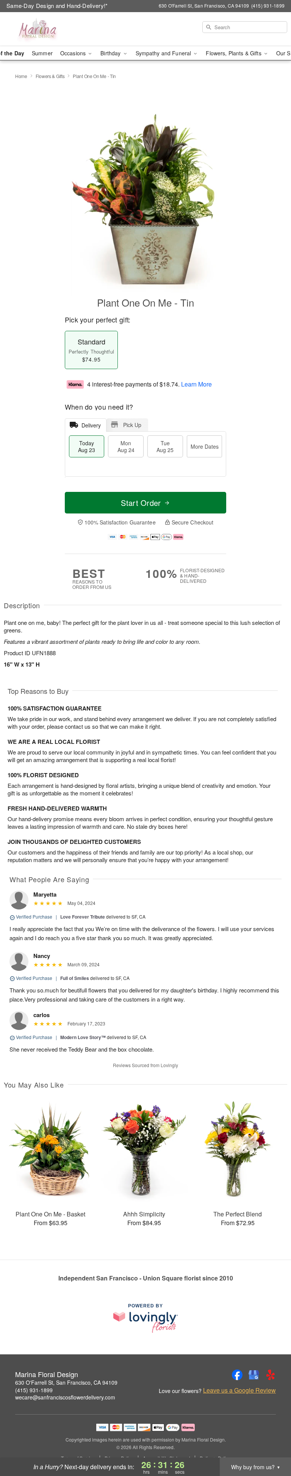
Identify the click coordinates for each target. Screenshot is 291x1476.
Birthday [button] (111, 53)
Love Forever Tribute (82, 916)
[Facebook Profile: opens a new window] (237, 1375)
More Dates (205, 446)
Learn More (196, 384)
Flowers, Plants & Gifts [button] (234, 53)
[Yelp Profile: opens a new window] (270, 1375)
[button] (271, 1443)
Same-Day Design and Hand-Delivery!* (57, 5)
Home (21, 76)
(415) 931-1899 (34, 1390)
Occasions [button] (73, 53)
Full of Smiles (74, 978)
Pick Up (132, 425)
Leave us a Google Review (239, 1390)
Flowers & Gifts (50, 76)
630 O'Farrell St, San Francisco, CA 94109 (66, 1382)
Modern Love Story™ (83, 1037)
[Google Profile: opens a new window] (254, 1375)
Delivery (91, 425)
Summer (42, 53)
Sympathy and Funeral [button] (164, 53)
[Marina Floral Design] (50, 29)
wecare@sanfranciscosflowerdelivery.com (65, 1397)
